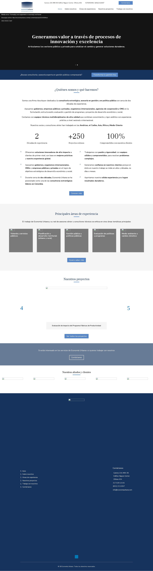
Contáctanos (125, 3)
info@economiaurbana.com (122, 490)
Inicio (60, 9)
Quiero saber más (76, 260)
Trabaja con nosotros (124, 9)
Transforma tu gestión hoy (104, 75)
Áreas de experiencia (87, 9)
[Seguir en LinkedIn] (76, 556)
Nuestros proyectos (106, 9)
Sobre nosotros (70, 9)
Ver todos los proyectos (76, 336)
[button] (23, 308)
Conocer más (76, 193)
